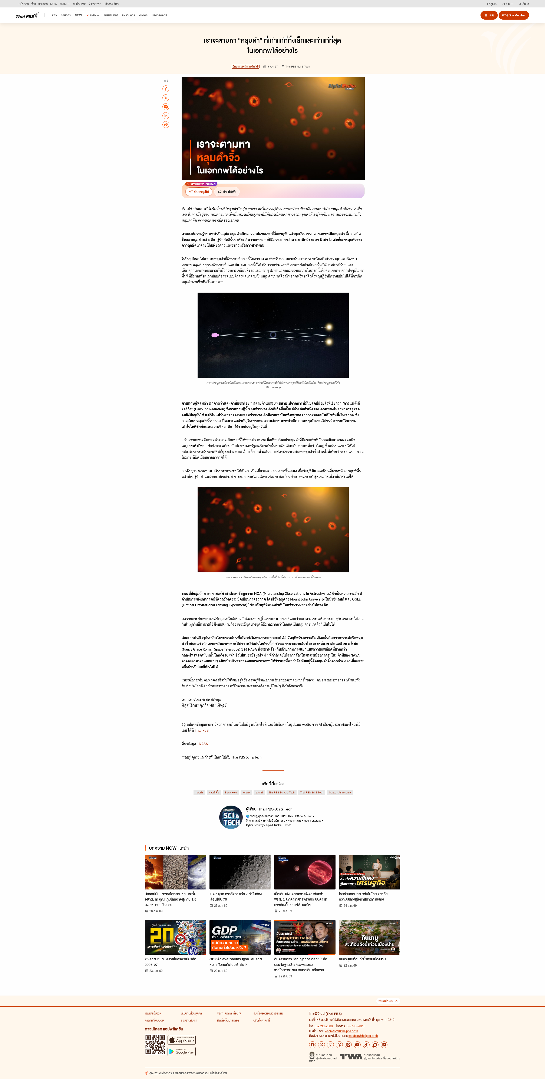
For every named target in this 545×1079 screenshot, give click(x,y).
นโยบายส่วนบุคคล (191, 1013)
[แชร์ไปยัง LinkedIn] (165, 115)
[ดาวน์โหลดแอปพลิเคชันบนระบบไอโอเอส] (182, 1040)
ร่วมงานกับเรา (189, 1020)
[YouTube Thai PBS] (357, 1044)
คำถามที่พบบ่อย (154, 1020)
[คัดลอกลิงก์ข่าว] (165, 124)
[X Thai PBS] (321, 1044)
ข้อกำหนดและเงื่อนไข (229, 1013)
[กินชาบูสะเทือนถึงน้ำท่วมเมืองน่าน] (369, 937)
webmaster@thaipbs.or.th (341, 1031)
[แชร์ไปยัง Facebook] (165, 88)
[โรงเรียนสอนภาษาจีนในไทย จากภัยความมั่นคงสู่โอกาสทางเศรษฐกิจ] (369, 872)
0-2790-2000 (324, 1026)
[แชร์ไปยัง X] (165, 97)
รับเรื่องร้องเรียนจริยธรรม (268, 1013)
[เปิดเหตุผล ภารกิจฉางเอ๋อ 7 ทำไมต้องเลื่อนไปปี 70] (240, 872)
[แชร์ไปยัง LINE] (165, 106)
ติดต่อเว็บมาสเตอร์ (228, 1020)
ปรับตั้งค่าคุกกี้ (261, 1020)
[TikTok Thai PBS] (366, 1044)
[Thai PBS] (27, 15)
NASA (203, 744)
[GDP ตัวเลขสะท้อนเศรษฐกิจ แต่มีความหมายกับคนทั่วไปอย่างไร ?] (240, 937)
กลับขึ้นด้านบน (386, 1001)
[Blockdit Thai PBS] (375, 1044)
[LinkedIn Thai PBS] (384, 1044)
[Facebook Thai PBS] (312, 1044)
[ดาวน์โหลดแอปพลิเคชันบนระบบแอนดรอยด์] (182, 1051)
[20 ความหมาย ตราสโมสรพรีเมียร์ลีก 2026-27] (175, 937)
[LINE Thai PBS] (348, 1044)
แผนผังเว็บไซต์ (153, 1013)
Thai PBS (202, 730)
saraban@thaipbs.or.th (363, 1035)
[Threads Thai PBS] (339, 1044)
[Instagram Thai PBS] (330, 1044)
